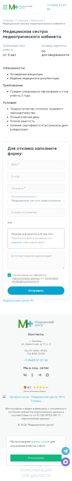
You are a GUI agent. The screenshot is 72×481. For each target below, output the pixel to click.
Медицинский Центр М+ (18, 300)
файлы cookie (40, 441)
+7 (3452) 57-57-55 (36, 360)
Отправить (36, 290)
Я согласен (36, 458)
